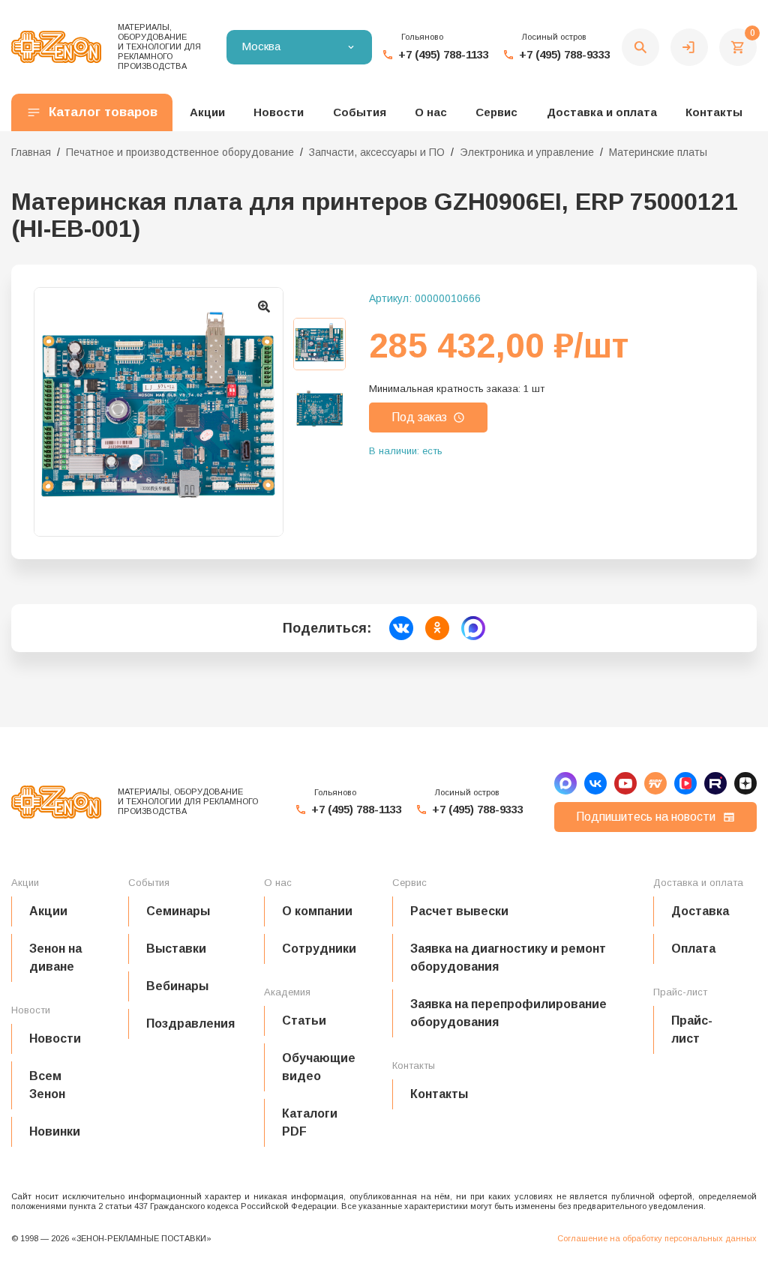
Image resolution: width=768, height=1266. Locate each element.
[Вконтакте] (595, 783)
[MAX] (565, 783)
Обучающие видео (319, 1067)
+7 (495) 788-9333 (564, 54)
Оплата (693, 948)
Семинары (178, 911)
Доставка (700, 911)
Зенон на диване (55, 957)
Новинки (54, 1131)
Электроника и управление (527, 152)
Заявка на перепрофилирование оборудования (508, 1013)
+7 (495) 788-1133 (443, 54)
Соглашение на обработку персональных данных (657, 1238)
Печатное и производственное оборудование (180, 152)
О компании (317, 911)
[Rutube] (715, 783)
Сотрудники (319, 948)
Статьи (304, 1020)
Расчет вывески (459, 911)
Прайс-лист (691, 1029)
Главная (31, 152)
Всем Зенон (47, 1085)
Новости (55, 1038)
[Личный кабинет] (689, 47)
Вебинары (177, 986)
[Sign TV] (655, 783)
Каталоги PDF (310, 1122)
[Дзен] (745, 783)
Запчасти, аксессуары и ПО (377, 152)
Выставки (176, 948)
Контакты (714, 112)
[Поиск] (640, 47)
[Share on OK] (437, 628)
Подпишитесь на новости (646, 816)
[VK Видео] (685, 783)
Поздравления (190, 1023)
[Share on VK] (401, 628)
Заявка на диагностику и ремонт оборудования (508, 957)
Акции (48, 911)
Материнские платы (658, 152)
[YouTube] (625, 783)
